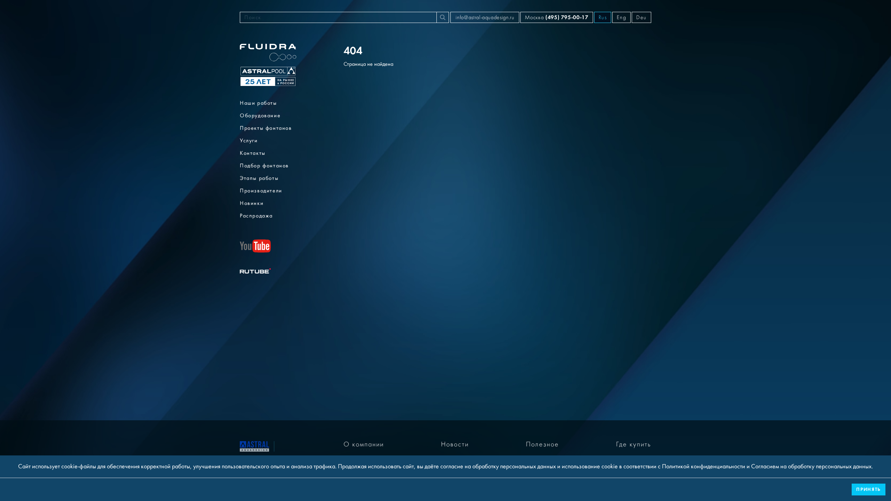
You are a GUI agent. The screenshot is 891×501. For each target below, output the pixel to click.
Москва (556, 17)
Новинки (251, 203)
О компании (364, 444)
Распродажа (256, 216)
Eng (621, 17)
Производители (261, 191)
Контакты (253, 153)
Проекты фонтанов (266, 128)
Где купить (633, 444)
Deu (641, 17)
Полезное (542, 444)
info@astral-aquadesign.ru (485, 17)
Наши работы (258, 103)
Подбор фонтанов (264, 165)
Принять (868, 489)
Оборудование (260, 115)
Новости (455, 444)
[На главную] (254, 446)
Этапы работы (259, 178)
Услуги (249, 140)
